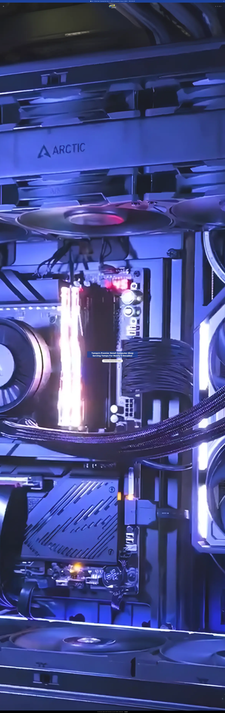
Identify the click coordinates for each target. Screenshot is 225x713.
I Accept (126, 711)
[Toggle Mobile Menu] (4, 6)
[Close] (224, 1)
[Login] (215, 6)
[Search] (217, 6)
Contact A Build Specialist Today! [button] (112, 360)
